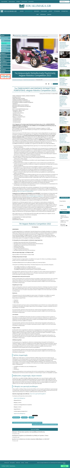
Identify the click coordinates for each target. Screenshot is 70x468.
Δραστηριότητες (28, 11)
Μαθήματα (36, 11)
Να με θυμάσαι (64, 209)
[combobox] (65, 2)
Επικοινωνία (24, 1)
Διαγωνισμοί (4, 43)
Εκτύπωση (55, 83)
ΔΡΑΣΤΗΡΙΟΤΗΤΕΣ (16, 417)
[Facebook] (46, 84)
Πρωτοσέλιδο (4, 1)
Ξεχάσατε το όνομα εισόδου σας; (64, 221)
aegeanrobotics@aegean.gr (19, 398)
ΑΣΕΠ (37, 14)
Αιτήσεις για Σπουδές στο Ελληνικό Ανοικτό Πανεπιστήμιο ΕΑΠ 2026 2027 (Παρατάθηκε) (65, 63)
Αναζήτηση (18, 462)
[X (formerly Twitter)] (51, 84)
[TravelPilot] (5, 76)
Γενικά (3, 40)
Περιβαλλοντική (5, 50)
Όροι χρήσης (12, 462)
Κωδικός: (61, 205)
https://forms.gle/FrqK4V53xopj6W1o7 (38, 393)
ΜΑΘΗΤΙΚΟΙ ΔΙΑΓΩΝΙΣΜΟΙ (29, 80)
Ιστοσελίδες (31, 1)
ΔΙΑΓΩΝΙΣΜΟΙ (24, 417)
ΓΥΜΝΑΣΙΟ (31, 417)
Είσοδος (26, 462)
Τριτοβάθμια (57, 11)
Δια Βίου (50, 11)
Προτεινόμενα (12, 1)
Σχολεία (21, 11)
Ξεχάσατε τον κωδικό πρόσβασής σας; (64, 217)
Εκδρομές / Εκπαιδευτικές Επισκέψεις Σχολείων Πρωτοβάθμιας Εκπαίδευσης (64, 81)
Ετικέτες (22, 462)
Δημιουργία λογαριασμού (63, 225)
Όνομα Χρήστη (63, 201)
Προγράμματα (4, 45)
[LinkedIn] (49, 84)
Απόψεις (18, 1)
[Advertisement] (35, 23)
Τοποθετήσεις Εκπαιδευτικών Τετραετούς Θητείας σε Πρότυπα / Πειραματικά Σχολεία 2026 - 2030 (64, 101)
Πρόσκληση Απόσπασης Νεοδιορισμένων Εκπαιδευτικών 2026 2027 (64, 45)
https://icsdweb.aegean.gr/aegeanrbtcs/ (35, 196)
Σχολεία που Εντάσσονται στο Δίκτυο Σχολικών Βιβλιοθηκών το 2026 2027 (30, 439)
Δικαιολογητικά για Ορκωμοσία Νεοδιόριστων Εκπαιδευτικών (64, 156)
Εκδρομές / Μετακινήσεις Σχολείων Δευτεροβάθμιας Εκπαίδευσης (28, 432)
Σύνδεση (64, 212)
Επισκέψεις (4, 48)
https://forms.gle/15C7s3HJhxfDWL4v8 (25, 191)
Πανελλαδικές (44, 11)
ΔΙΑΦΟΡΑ (49, 14)
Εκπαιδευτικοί (64, 11)
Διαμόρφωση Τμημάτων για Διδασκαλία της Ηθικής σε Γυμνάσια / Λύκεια (30, 435)
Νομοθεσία (43, 14)
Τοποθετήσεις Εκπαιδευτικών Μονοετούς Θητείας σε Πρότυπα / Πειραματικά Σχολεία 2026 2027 (65, 138)
